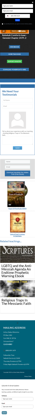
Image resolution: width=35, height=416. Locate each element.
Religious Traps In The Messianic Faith (16, 302)
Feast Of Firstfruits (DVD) (17, 209)
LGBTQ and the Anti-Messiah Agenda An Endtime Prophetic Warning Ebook (16, 271)
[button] (18, 323)
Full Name (4, 396)
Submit (17, 20)
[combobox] (9, 16)
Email (3, 403)
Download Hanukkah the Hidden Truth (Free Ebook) (17, 173)
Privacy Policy (28, 376)
